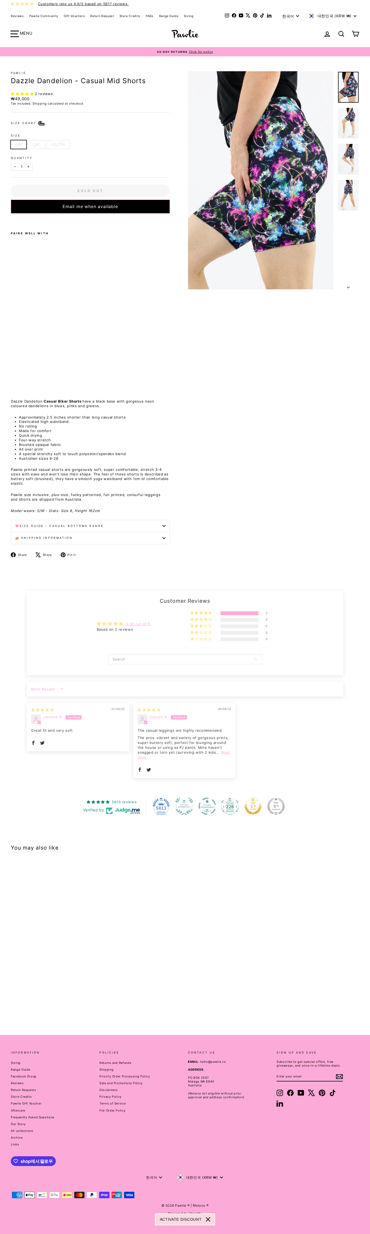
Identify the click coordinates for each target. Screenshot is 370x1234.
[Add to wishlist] (12, 220)
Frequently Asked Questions (32, 1117)
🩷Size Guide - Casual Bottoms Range (59, 526)
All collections (22, 1131)
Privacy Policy (110, 1097)
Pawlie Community (43, 16)
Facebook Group (24, 1076)
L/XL (37, 144)
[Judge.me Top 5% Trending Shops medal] (276, 806)
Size (15, 135)
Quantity (22, 158)
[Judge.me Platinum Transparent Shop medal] (207, 806)
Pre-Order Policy (112, 1110)
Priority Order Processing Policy (124, 1076)
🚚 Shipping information (44, 538)
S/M (18, 144)
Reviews (17, 16)
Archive (17, 1137)
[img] (42, 710)
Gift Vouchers (74, 16)
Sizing (189, 16)
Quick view (52, 983)
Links (15, 1144)
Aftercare (18, 1110)
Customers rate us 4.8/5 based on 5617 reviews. (83, 4)
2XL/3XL (58, 144)
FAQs (150, 16)
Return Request (102, 16)
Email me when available (90, 206)
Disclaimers (108, 1090)
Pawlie (18, 73)
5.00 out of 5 (138, 624)
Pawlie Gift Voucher (26, 1103)
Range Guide (168, 16)
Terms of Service (112, 1103)
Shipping (40, 103)
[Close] (208, 1219)
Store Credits (129, 16)
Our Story (18, 1124)
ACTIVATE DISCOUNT (181, 1219)
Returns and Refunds (115, 1063)
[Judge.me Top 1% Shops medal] (253, 806)
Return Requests (23, 1090)
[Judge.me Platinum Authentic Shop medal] (184, 806)
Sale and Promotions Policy (121, 1083)
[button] (23, 94)
